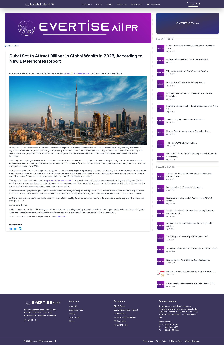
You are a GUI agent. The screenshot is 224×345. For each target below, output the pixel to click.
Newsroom (122, 4)
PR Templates (120, 321)
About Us (73, 306)
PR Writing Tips (120, 325)
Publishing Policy (175, 341)
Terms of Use (148, 341)
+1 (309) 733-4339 (170, 330)
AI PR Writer (119, 306)
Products (86, 4)
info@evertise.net (170, 324)
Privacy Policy (161, 341)
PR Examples (120, 313)
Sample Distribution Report (126, 310)
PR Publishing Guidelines (125, 317)
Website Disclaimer (192, 341)
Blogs (71, 321)
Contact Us (155, 4)
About (99, 4)
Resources (136, 4)
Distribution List (76, 310)
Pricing (110, 4)
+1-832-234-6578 (170, 327)
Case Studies (74, 317)
